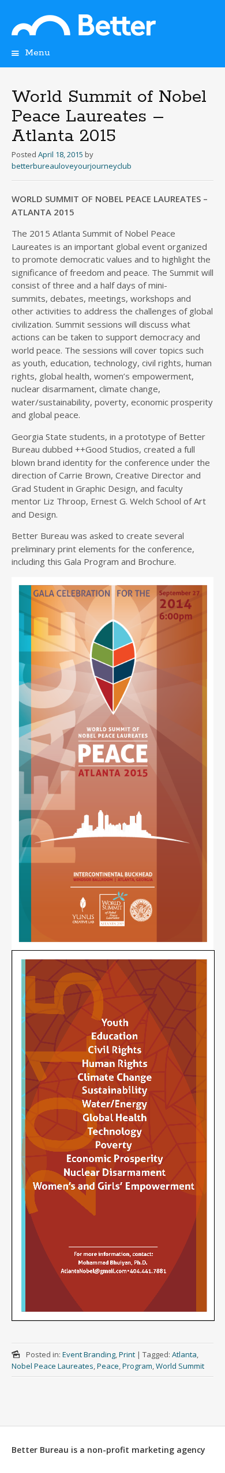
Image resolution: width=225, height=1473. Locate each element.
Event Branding (88, 1354)
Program (137, 1366)
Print (127, 1354)
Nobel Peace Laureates (52, 1366)
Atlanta (184, 1354)
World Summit (180, 1366)
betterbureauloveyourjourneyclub (72, 166)
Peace (108, 1366)
